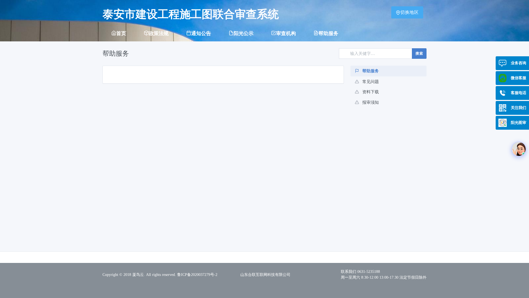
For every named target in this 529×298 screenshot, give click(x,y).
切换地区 (409, 12)
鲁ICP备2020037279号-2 (197, 275)
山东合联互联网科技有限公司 (265, 275)
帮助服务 (370, 71)
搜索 (419, 53)
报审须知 (370, 102)
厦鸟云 (138, 275)
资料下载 (370, 92)
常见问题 (370, 81)
